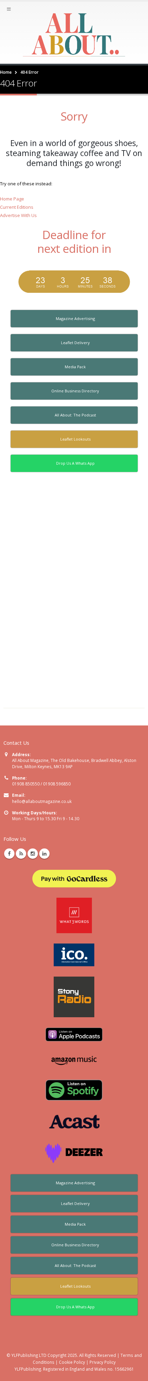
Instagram (33, 853)
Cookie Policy (72, 1362)
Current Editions (16, 207)
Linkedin (44, 853)
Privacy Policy (102, 1362)
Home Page (12, 199)
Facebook (9, 853)
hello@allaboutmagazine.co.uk (42, 801)
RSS (21, 853)
